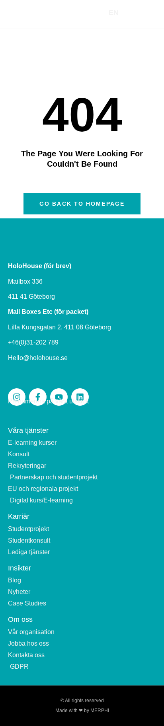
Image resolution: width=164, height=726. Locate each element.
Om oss (20, 619)
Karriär (18, 516)
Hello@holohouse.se (38, 357)
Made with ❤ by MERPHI (82, 710)
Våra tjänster (28, 430)
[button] (146, 13)
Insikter (19, 568)
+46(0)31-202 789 (33, 342)
